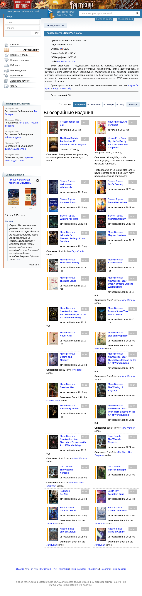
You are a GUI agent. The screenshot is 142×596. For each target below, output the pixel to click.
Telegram (105, 569)
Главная (14, 44)
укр (36, 569)
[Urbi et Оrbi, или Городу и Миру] (13, 204)
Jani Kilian (51, 523)
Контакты (64, 569)
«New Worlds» (127, 300)
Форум (13, 86)
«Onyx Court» (77, 251)
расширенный (125, 19)
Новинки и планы (19, 55)
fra (32, 569)
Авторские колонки (20, 81)
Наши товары (118, 569)
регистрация (13, 11)
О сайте (20, 569)
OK (35, 33)
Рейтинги (15, 65)
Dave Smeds (114, 436)
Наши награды (78, 569)
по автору (109, 104)
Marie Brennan (67, 232)
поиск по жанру (104, 19)
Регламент (45, 569)
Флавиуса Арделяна (15, 149)
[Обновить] (37, 182)
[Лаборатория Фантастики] (52, 14)
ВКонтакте (93, 569)
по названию (94, 104)
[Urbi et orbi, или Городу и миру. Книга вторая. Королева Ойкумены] (30, 205)
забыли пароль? (30, 11)
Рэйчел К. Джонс (13, 137)
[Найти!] (137, 13)
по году (120, 104)
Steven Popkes (67, 181)
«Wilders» (99, 348)
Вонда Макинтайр (62, 88)
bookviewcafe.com (66, 61)
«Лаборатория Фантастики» (78, 585)
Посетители (16, 75)
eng (28, 569)
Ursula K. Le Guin (117, 138)
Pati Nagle (65, 491)
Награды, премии (19, 60)
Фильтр (133, 104)
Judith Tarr (113, 491)
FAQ (55, 569)
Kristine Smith (67, 507)
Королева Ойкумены (20, 183)
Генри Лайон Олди (20, 179)
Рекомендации (18, 70)
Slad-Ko (9, 221)
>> (18, 259)
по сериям (79, 104)
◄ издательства (55, 25)
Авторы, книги (31, 50)
